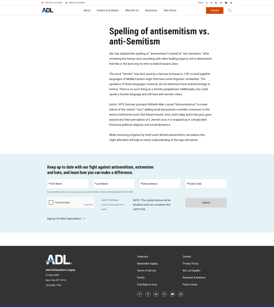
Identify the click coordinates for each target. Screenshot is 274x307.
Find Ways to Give (147, 284)
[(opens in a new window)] (139, 294)
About (87, 10)
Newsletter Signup (147, 263)
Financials (142, 256)
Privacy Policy (191, 263)
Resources (151, 10)
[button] (229, 10)
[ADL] (48, 11)
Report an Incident (77, 3)
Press (200, 3)
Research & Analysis (194, 277)
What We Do (132, 10)
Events (141, 277)
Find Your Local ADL (53, 3)
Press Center (190, 284)
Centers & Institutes (108, 10)
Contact (187, 256)
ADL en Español (191, 270)
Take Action (169, 10)
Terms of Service (146, 270)
